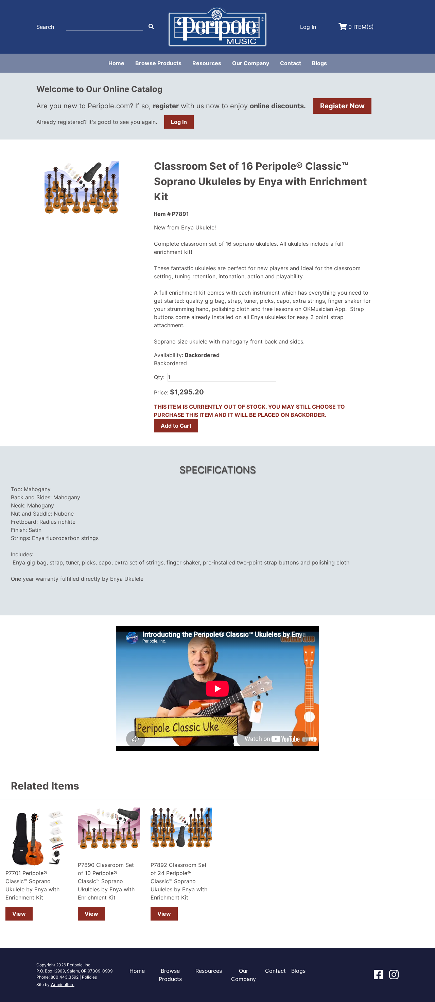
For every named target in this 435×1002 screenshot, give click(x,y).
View (19, 913)
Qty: (159, 377)
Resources (206, 63)
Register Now (342, 106)
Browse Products (158, 63)
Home (116, 63)
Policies (89, 977)
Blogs (319, 63)
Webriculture (62, 984)
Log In (179, 121)
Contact (290, 63)
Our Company (250, 63)
